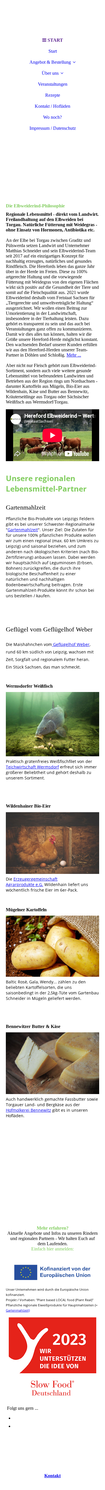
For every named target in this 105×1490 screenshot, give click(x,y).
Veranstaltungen (52, 84)
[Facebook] (14, 1426)
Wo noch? (52, 117)
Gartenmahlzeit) (18, 1310)
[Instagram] (15, 1418)
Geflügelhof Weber (71, 644)
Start (52, 51)
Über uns (50, 73)
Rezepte (52, 95)
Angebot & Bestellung (50, 62)
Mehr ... (73, 355)
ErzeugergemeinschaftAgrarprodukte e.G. (31, 881)
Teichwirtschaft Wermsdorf (32, 767)
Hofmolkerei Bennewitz (28, 1110)
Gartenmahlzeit (23, 529)
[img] (52, 17)
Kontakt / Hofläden (52, 106)
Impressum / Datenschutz (52, 128)
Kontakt (52, 1475)
